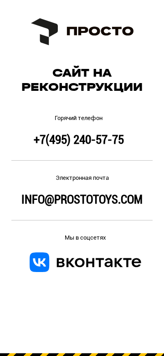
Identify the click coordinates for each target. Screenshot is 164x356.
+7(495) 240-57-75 (79, 140)
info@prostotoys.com (82, 199)
